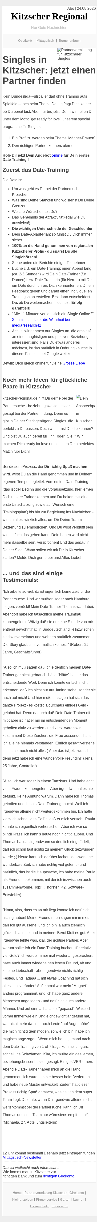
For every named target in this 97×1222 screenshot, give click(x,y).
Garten (65, 1199)
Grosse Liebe (74, 363)
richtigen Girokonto (58, 1176)
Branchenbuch (70, 40)
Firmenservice (46, 1199)
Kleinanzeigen (22, 1199)
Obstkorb (25, 40)
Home (17, 1193)
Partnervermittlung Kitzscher (45, 1193)
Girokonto (76, 1193)
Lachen (78, 1199)
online (57, 155)
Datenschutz (39, 1206)
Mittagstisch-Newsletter (22, 1157)
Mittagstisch (45, 40)
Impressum (60, 1206)
